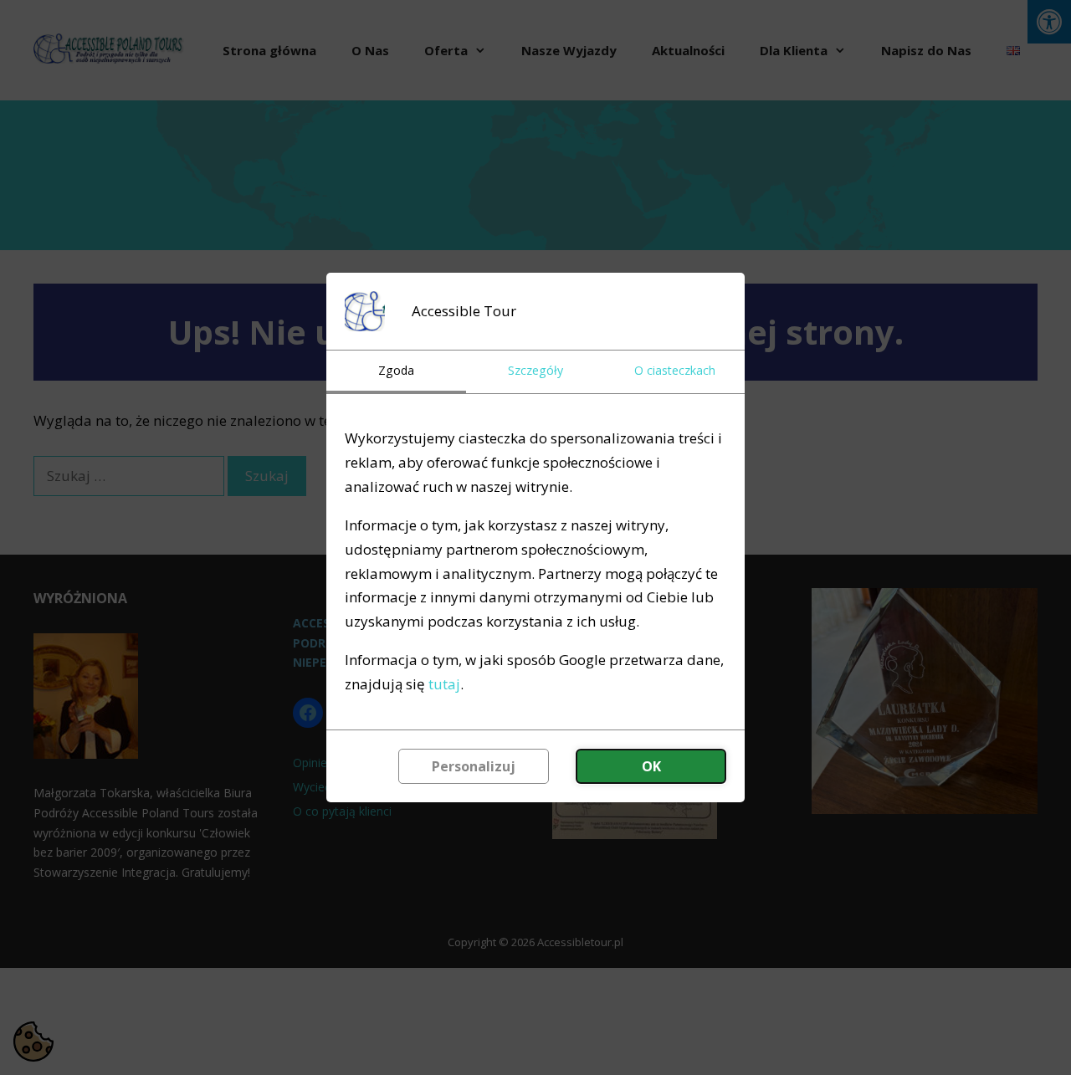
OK (651, 766)
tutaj (444, 684)
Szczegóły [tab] (535, 370)
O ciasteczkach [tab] (674, 370)
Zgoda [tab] (396, 370)
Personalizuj (473, 766)
